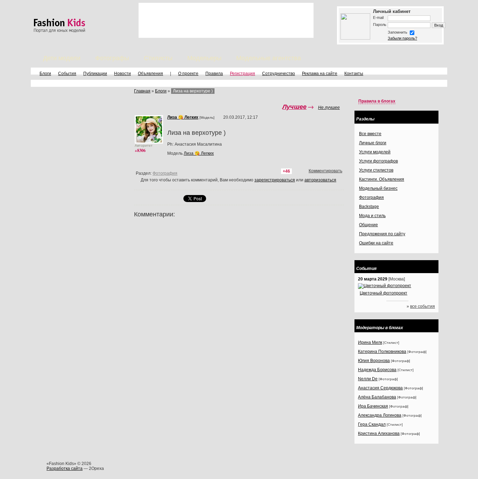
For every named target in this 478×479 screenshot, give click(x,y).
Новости (122, 73)
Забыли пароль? (402, 38)
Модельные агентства (268, 58)
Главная (142, 91)
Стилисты (158, 58)
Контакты (353, 73)
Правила (214, 73)
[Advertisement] (226, 20)
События (67, 73)
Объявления (150, 73)
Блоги (45, 73)
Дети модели (61, 58)
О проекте (188, 73)
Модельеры (204, 58)
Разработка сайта (65, 468)
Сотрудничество (278, 73)
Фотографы (112, 58)
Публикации (95, 73)
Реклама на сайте (319, 73)
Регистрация (242, 73)
